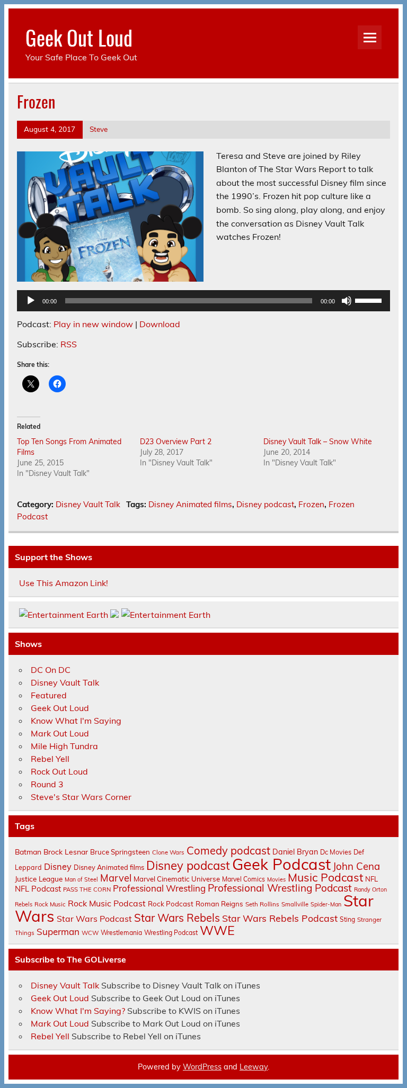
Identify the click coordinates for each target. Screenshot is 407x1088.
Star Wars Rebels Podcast (280, 918)
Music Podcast (325, 877)
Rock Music (50, 904)
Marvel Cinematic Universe (177, 879)
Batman (28, 851)
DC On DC (50, 669)
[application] (204, 300)
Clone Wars (168, 852)
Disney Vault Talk (88, 504)
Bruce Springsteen (120, 852)
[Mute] (346, 300)
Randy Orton (370, 889)
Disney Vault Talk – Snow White (317, 441)
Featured (49, 695)
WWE (217, 930)
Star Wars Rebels (177, 917)
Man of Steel (81, 879)
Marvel (115, 878)
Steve (99, 128)
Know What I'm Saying (76, 720)
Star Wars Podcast (94, 918)
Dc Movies (335, 852)
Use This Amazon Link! (63, 583)
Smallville (294, 904)
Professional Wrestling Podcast (280, 888)
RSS (68, 344)
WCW (90, 933)
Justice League (39, 878)
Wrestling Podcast (171, 933)
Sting (347, 919)
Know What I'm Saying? (78, 1010)
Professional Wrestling (159, 888)
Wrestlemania (121, 933)
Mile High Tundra (64, 746)
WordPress (202, 1067)
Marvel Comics (243, 879)
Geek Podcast (281, 864)
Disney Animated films (190, 504)
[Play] (30, 300)
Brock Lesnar (65, 851)
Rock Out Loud (59, 771)
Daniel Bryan (295, 852)
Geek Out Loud (78, 37)
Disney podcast (265, 504)
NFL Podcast (38, 889)
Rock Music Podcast (107, 903)
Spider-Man (326, 904)
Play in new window (93, 324)
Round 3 (47, 784)
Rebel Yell (50, 758)
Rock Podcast (170, 904)
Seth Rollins (262, 904)
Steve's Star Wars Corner (81, 797)
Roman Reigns (219, 904)
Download (159, 324)
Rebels (23, 904)
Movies (276, 879)
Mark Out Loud (60, 733)
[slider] (370, 299)
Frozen (311, 504)
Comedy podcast (228, 850)
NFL (371, 879)
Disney (58, 866)
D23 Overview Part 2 (175, 441)
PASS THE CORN (87, 889)
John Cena (356, 866)
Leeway (254, 1067)
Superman (58, 931)
